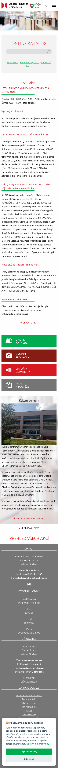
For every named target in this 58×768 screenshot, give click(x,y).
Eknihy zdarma (29, 703)
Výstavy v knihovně (12, 111)
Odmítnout (29, 759)
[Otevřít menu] (54, 5)
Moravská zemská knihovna (29, 695)
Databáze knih (29, 699)
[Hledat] (48, 51)
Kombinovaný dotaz (29, 62)
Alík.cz (29, 710)
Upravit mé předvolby (37, 743)
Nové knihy (12, 62)
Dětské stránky (29, 714)
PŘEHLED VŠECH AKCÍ (29, 537)
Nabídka (22, 355)
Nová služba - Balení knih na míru (20, 264)
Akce (22, 385)
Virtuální (23, 370)
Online (22, 341)
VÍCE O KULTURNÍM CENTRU (29, 518)
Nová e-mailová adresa (14, 299)
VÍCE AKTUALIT (29, 322)
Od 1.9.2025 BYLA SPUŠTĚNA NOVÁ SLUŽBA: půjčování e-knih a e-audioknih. (26, 186)
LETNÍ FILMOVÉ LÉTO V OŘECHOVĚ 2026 (24, 134)
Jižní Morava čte (29, 707)
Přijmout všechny (29, 751)
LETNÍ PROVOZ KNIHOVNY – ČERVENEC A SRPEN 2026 (25, 90)
